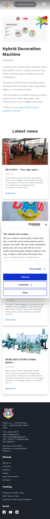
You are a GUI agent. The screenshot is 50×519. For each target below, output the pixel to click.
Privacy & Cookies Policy (13, 493)
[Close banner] (46, 225)
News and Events (10, 476)
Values (5, 473)
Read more (10, 193)
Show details (35, 269)
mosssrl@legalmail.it (16, 437)
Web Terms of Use (11, 496)
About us (7, 463)
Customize (24, 285)
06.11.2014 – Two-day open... (22, 169)
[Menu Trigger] (44, 4)
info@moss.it (13, 434)
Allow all (25, 277)
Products (7, 466)
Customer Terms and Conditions (17, 499)
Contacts (7, 480)
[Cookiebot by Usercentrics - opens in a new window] (29, 224)
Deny (25, 292)
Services (6, 470)
